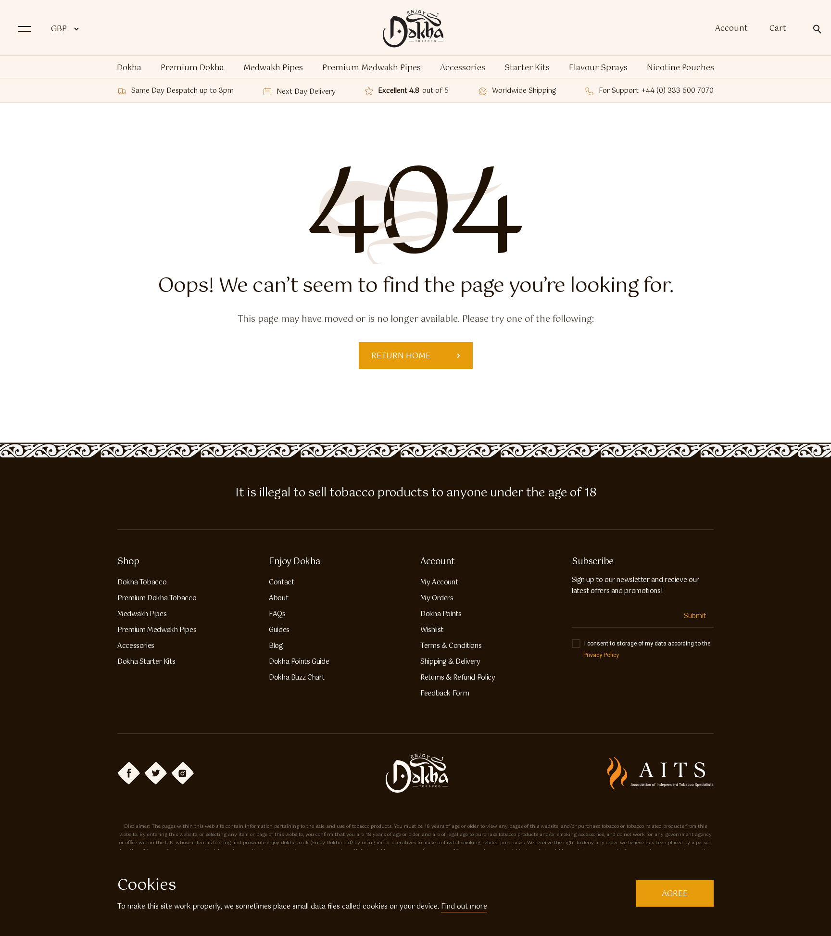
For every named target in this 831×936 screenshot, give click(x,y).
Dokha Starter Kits (146, 662)
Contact (281, 582)
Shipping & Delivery (450, 662)
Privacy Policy (601, 655)
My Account (439, 582)
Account (731, 29)
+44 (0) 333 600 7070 (678, 91)
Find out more (464, 906)
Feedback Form (444, 693)
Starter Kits (527, 68)
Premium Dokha (192, 68)
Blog (276, 646)
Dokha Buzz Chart (297, 677)
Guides (279, 630)
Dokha (129, 68)
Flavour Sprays (598, 68)
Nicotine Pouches (680, 68)
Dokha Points (441, 614)
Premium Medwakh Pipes (371, 68)
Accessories (462, 68)
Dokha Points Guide (299, 662)
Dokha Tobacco (141, 582)
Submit (695, 616)
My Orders (436, 598)
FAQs (277, 614)
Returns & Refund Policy (457, 677)
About (278, 598)
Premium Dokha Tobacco (156, 598)
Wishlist (431, 630)
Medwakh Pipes (273, 68)
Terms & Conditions (450, 646)
